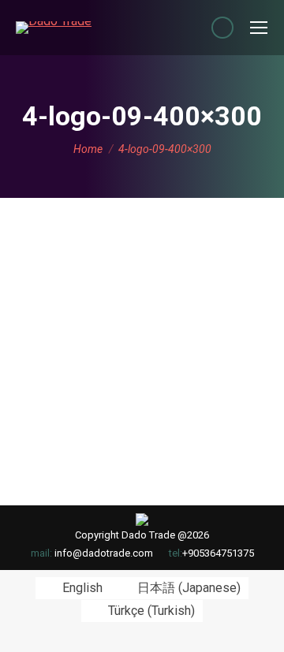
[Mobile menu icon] (258, 27)
